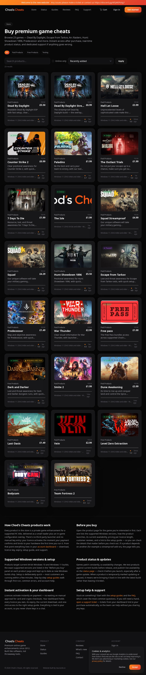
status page (88, 571)
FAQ (77, 9)
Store (33, 9)
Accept (135, 667)
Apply (121, 61)
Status (44, 9)
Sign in (116, 9)
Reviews (66, 9)
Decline (122, 667)
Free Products (32, 52)
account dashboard (46, 546)
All (7, 52)
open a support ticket (86, 602)
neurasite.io (60, 668)
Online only (60, 61)
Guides (54, 9)
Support (87, 9)
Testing (45, 52)
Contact (79, 657)
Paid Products (17, 52)
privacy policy (97, 661)
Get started (133, 9)
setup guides (53, 577)
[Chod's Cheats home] (14, 10)
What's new (81, 649)
